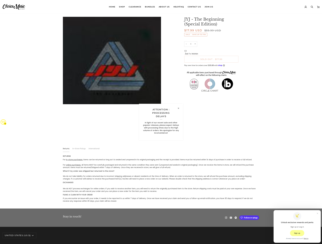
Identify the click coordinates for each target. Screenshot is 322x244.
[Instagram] (226, 218)
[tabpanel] (161, 178)
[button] (122, 7)
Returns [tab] (66, 148)
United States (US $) (18, 235)
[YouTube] (231, 218)
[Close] (179, 108)
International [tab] (94, 148)
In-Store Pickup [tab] (79, 148)
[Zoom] (67, 99)
